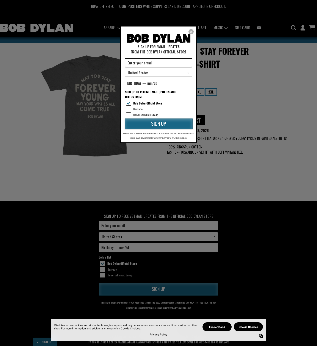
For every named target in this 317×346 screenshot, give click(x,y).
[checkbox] (159, 103)
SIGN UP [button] (158, 123)
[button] (191, 31)
